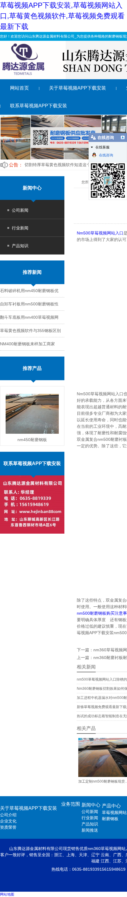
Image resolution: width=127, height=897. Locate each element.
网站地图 (7, 894)
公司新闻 (20, 210)
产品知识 (20, 245)
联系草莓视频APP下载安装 (38, 105)
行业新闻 (20, 228)
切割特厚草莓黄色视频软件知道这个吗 (60, 164)
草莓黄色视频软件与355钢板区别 (30, 330)
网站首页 (19, 87)
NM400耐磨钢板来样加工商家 (27, 343)
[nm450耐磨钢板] (32, 414)
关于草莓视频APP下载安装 (77, 87)
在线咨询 (106, 155)
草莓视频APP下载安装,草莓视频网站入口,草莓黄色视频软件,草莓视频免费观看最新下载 (62, 15)
